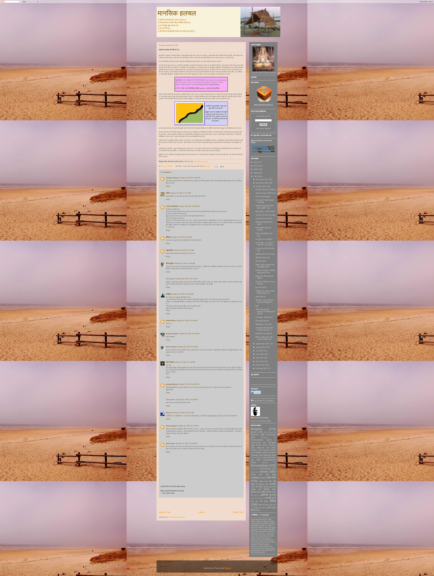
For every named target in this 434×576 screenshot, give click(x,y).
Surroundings (259, 465)
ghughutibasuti (172, 384)
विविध (273, 501)
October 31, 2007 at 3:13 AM (188, 426)
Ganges (272, 442)
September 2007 (263, 344)
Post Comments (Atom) (177, 517)
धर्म (256, 487)
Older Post (238, 512)
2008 (256, 173)
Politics (163, 166)
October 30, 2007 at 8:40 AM (181, 237)
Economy (271, 434)
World (253, 475)
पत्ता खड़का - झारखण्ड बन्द (264, 317)
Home (202, 512)
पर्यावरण (267, 489)
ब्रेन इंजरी (254, 495)
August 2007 (261, 347)
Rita (265, 457)
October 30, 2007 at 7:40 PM (184, 362)
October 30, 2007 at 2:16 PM (186, 320)
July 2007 (260, 351)
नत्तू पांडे (265, 487)
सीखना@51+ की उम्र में (263, 324)
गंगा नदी (272, 481)
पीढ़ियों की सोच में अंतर (262, 258)
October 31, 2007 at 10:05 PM (186, 443)
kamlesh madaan (172, 178)
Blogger (227, 568)
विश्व (260, 505)
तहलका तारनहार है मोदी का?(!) (265, 193)
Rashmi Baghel (256, 457)
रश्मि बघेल (259, 498)
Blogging (256, 429)
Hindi (258, 445)
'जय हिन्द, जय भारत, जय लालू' (265, 215)
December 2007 (262, 179)
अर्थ (267, 474)
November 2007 (262, 183)
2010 (256, 166)
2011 (256, 162)
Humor (272, 445)
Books (254, 432)
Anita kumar (170, 443)
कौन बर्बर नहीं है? (261, 261)
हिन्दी (253, 510)
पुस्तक (253, 492)
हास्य (269, 507)
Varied (263, 471)
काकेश (168, 193)
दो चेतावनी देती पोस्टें (262, 321)
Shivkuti (265, 463)
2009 (256, 169)
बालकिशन (168, 294)
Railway (267, 455)
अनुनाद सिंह (169, 250)
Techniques (265, 468)
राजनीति (169, 166)
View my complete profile (261, 421)
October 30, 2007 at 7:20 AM (180, 193)
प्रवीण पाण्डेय (266, 492)
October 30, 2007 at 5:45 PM (187, 347)
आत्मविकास (255, 478)
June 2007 (260, 354)
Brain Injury (268, 432)
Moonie (169, 413)
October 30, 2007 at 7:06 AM (190, 178)
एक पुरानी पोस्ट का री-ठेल (263, 219)
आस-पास (271, 477)
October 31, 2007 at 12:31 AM (183, 413)
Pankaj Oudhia (269, 450)
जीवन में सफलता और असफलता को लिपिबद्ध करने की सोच (265, 312)
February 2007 (262, 368)
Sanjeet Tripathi (172, 334)
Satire (273, 457)
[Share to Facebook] (221, 166)
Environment (257, 440)
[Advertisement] (201, 504)
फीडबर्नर (267, 129)
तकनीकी (272, 484)
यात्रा (252, 498)
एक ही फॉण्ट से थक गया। (201, 161)
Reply (168, 186)
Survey (253, 469)
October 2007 (261, 186)
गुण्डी (257, 306)
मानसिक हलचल (177, 13)
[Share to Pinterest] (223, 166)
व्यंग (267, 505)
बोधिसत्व (168, 237)
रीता (252, 501)
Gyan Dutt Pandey (261, 418)
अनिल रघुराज (169, 263)
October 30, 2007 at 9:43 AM (184, 263)
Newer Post (164, 512)
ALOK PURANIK (172, 206)
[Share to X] (219, 166)
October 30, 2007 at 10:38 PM (187, 399)
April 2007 (260, 361)
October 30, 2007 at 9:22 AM (183, 250)
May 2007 (260, 358)
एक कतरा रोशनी (260, 288)
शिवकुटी (256, 508)
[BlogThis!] (217, 166)
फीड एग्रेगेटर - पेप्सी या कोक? (265, 212)
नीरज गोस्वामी (170, 362)
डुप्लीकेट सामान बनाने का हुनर (265, 254)
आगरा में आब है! (260, 297)
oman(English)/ (260, 147)
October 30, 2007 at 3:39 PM (189, 334)
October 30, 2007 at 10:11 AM (186, 279)
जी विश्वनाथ (260, 484)
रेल (261, 501)
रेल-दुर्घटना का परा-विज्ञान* (264, 239)
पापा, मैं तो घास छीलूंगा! (262, 197)
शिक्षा (274, 505)
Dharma (255, 434)
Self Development (266, 460)
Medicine (260, 448)
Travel (253, 472)
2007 (256, 176)
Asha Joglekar (171, 426)
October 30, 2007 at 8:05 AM (189, 206)
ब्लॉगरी (264, 495)
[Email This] (215, 166)
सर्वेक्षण (263, 508)
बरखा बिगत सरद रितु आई (263, 334)
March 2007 (261, 365)
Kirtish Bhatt (171, 320)
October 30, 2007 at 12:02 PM (183, 294)
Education (264, 437)
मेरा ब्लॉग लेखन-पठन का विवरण (265, 190)
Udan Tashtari (171, 347)
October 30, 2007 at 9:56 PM (189, 384)
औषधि (261, 481)
